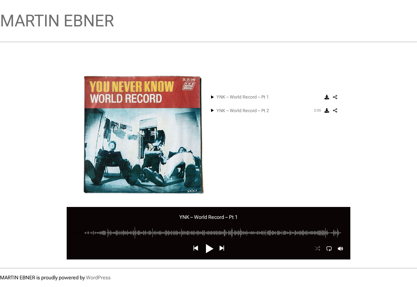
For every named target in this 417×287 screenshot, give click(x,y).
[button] (195, 249)
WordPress (98, 277)
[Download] (327, 97)
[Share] (335, 97)
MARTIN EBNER (57, 20)
